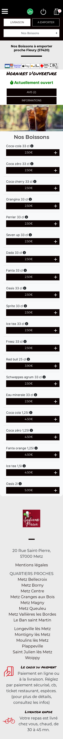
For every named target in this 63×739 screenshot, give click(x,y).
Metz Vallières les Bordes (32, 614)
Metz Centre (32, 591)
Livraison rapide (38, 711)
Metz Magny (32, 602)
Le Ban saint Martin (32, 620)
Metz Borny (32, 585)
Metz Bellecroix (32, 579)
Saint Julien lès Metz (32, 652)
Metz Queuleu (32, 608)
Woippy (32, 657)
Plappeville (32, 646)
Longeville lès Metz (32, 628)
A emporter (46, 22)
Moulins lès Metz (32, 640)
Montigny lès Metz (32, 634)
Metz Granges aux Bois (32, 597)
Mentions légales (31, 565)
